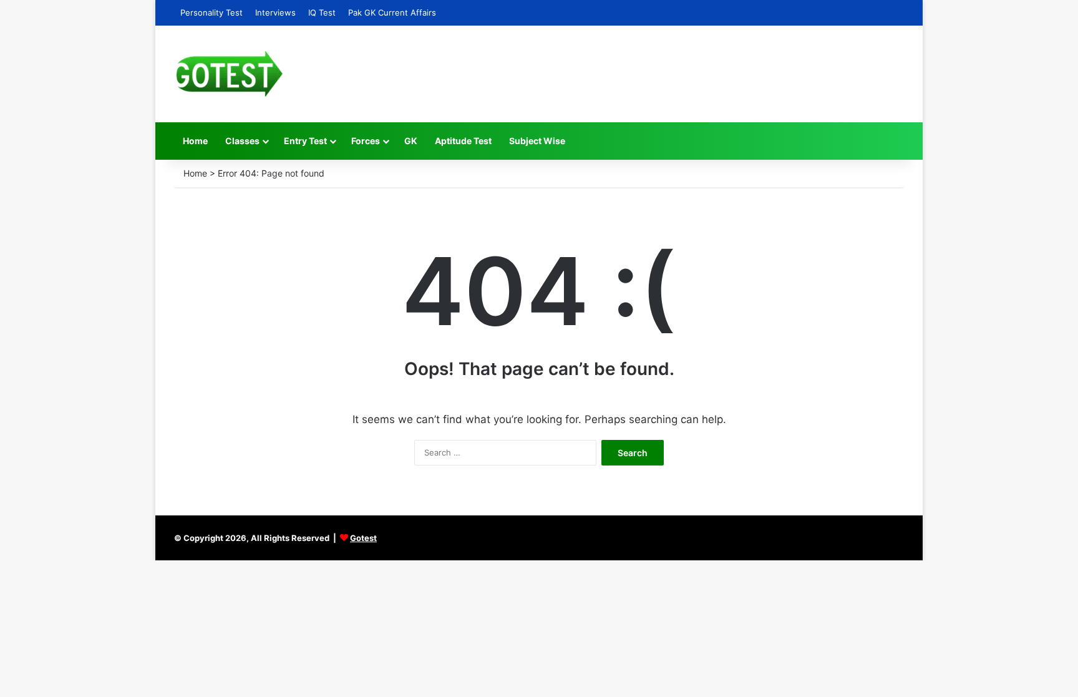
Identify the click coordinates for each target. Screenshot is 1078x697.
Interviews (275, 12)
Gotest (363, 538)
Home (195, 140)
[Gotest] (228, 74)
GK (410, 140)
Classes (242, 140)
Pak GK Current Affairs (392, 12)
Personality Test (211, 12)
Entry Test (305, 140)
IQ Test (322, 12)
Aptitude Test (463, 140)
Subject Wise (537, 140)
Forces (365, 140)
